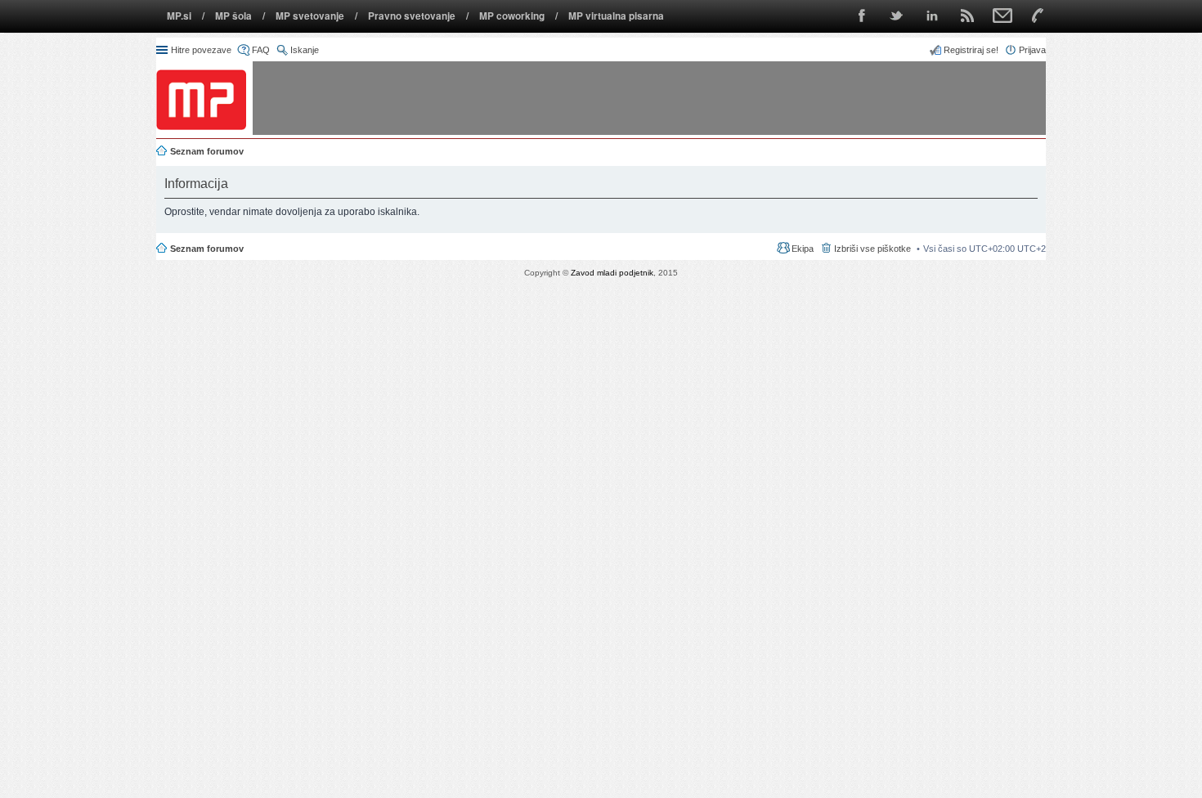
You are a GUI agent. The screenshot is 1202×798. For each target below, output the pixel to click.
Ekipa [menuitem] (803, 248)
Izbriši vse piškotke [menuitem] (872, 248)
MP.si (179, 16)
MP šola (233, 16)
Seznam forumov (207, 248)
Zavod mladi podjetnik (612, 272)
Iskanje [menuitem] (304, 50)
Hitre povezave (201, 50)
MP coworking (512, 16)
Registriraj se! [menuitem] (971, 50)
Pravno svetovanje (411, 16)
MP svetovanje (310, 16)
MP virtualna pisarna (616, 16)
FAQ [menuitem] (261, 50)
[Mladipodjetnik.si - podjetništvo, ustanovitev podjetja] (201, 99)
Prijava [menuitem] (1032, 50)
